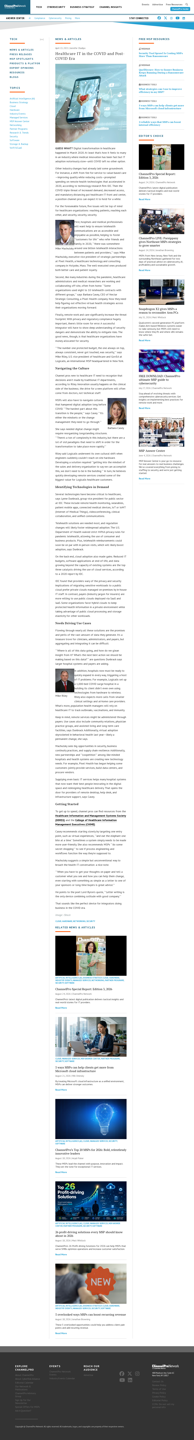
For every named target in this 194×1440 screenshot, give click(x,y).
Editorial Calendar (24, 1382)
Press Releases (21, 54)
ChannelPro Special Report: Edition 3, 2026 (83, 989)
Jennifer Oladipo (77, 48)
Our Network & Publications (23, 1388)
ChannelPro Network (82, 993)
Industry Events (18, 113)
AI (30, 18)
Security (14, 136)
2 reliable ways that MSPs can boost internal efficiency (160, 123)
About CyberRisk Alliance (27, 1378)
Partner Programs (19, 128)
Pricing (68, 18)
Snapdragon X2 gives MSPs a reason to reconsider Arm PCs (158, 310)
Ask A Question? (23, 1410)
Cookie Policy (159, 1396)
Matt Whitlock (79, 1240)
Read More (61, 1007)
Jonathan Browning (81, 1319)
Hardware (15, 109)
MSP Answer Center (19, 121)
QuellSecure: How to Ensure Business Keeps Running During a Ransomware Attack (161, 72)
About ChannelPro (24, 1375)
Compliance (39, 18)
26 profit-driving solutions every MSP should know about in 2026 (89, 1234)
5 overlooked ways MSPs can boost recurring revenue (90, 1314)
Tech (39, 6)
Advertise (157, 4)
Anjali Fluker (78, 1158)
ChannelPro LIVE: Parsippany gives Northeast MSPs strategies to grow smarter (160, 241)
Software (14, 140)
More (77, 18)
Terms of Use (159, 1388)
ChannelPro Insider (180, 9)
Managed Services (19, 117)
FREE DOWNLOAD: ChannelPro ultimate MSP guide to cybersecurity (159, 379)
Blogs (14, 76)
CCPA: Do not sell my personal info (163, 1406)
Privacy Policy (159, 1392)
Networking (16, 125)
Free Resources (174, 4)
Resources (17, 72)
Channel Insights (110, 6)
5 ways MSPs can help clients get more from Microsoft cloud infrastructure (84, 1069)
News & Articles (22, 49)
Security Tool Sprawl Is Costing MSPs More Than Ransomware (161, 55)
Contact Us (158, 1381)
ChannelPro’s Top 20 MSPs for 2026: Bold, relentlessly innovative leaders (90, 1151)
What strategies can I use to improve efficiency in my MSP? (160, 90)
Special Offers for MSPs (27, 1406)
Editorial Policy (159, 1400)
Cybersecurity (56, 6)
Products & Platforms (27, 63)
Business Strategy (82, 6)
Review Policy (159, 1385)
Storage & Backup (19, 143)
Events (145, 4)
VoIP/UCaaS (16, 147)
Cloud (13, 106)
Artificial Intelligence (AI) (22, 98)
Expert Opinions (22, 67)
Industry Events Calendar (62, 1378)
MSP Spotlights (21, 58)
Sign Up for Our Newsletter (23, 1401)
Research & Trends (19, 132)
